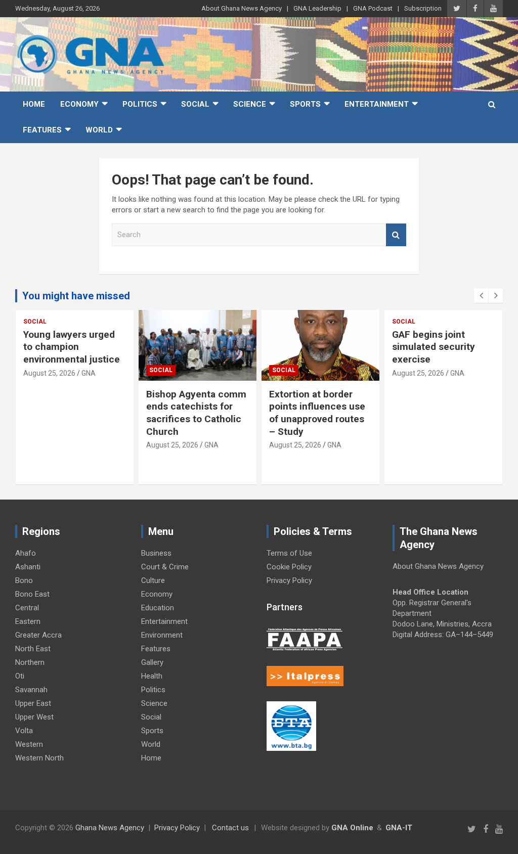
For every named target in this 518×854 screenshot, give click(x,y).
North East (33, 648)
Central (27, 607)
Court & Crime (165, 566)
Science (249, 104)
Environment (162, 635)
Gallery (152, 662)
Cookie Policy (289, 566)
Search (396, 234)
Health (151, 676)
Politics (139, 104)
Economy (79, 104)
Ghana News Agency (109, 827)
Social (195, 104)
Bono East (32, 594)
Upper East (33, 703)
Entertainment (376, 104)
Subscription (423, 8)
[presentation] (481, 296)
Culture (153, 580)
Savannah (31, 689)
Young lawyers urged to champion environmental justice (71, 347)
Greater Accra (38, 635)
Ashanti (27, 566)
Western (29, 744)
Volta (24, 730)
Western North (39, 757)
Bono (24, 580)
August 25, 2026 (49, 373)
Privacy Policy (289, 580)
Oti (19, 676)
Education (157, 607)
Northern (30, 662)
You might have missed (76, 296)
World (99, 129)
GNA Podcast (373, 8)
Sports (305, 104)
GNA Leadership (317, 8)
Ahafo (25, 553)
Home (34, 104)
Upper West (34, 717)
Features (42, 129)
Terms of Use (289, 553)
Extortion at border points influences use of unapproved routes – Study (317, 412)
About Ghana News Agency (241, 8)
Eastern (27, 621)
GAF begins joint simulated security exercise (433, 347)
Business (156, 553)
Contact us (230, 827)
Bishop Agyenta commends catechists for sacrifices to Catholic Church (196, 412)
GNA (88, 373)
